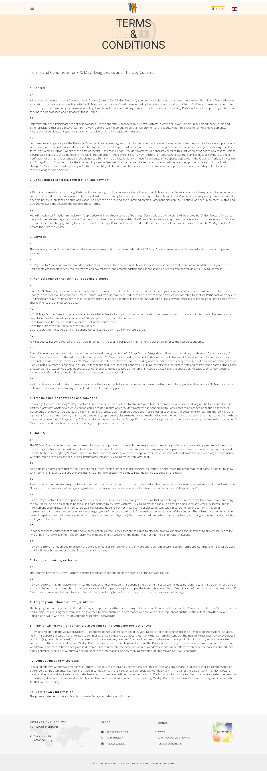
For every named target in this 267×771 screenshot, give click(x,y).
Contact (163, 722)
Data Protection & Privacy (174, 737)
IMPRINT (162, 731)
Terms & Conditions (170, 743)
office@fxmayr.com (117, 731)
